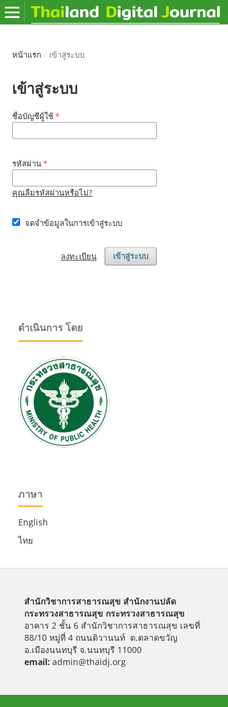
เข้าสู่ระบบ (130, 256)
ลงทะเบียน (79, 256)
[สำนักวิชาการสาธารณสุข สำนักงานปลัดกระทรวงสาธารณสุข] (63, 444)
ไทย (25, 540)
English (33, 522)
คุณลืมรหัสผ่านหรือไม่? (52, 192)
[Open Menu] (12, 12)
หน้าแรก (26, 55)
